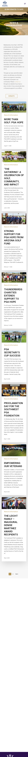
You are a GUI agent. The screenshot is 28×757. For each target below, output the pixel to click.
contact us (17, 81)
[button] (25, 3)
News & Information (11, 115)
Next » (16, 574)
